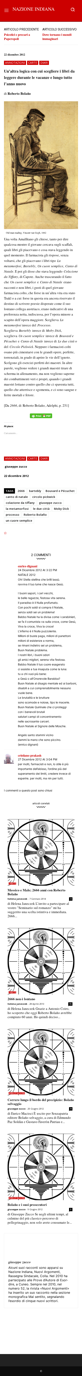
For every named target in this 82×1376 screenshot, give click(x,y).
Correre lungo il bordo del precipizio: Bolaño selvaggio (41, 1101)
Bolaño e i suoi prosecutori (27, 1204)
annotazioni (15, 62)
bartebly (35, 491)
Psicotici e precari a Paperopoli (17, 36)
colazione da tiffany (20, 503)
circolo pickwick (43, 497)
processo (12, 514)
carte (32, 62)
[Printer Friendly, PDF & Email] (41, 417)
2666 (21, 491)
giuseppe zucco (16, 466)
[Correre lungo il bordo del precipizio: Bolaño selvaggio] (41, 1062)
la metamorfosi (17, 509)
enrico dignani (27, 566)
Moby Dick (61, 509)
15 (70, 1004)
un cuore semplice (19, 520)
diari (44, 62)
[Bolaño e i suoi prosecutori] (41, 1167)
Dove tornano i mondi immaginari (56, 36)
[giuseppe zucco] (17, 1247)
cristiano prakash (29, 755)
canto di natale (17, 497)
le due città (41, 509)
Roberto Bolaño (35, 514)
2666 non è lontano (21, 998)
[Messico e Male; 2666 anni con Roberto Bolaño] (41, 852)
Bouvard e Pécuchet (60, 491)
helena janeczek (17, 898)
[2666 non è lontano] (41, 961)
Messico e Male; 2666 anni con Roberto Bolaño (36, 892)
